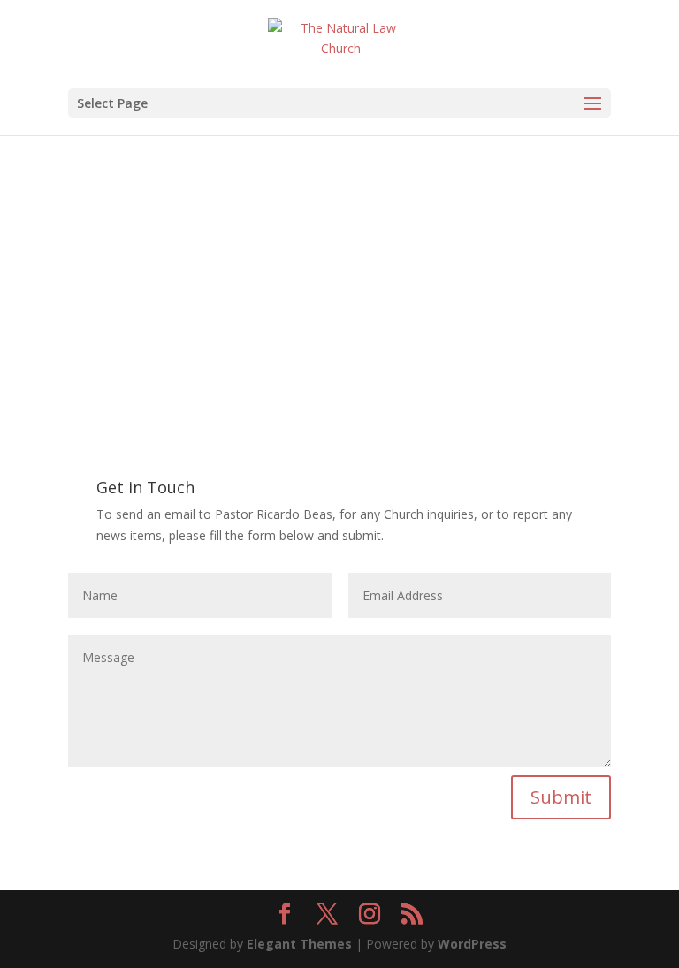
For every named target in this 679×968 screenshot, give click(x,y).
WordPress (472, 943)
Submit (560, 797)
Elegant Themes (299, 943)
